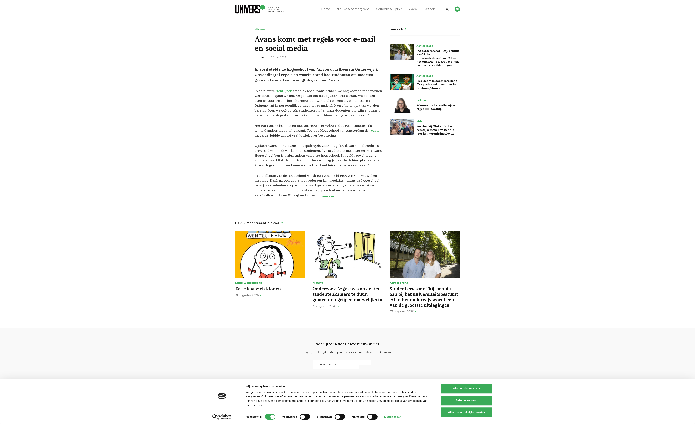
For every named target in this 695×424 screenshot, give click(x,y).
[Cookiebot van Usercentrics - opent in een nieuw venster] (222, 417)
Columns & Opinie (389, 9)
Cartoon (429, 9)
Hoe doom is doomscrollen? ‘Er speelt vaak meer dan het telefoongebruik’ (437, 84)
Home (325, 9)
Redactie (261, 57)
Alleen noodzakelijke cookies (466, 412)
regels (374, 130)
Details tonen (392, 416)
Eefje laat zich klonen (258, 289)
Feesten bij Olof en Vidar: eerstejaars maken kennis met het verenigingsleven (435, 129)
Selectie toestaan (466, 400)
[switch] (305, 417)
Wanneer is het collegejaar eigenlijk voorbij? (436, 107)
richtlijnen (284, 91)
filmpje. (328, 195)
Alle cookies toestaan (466, 388)
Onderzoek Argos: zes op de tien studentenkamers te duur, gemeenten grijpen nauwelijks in (347, 294)
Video (413, 9)
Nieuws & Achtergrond (353, 9)
